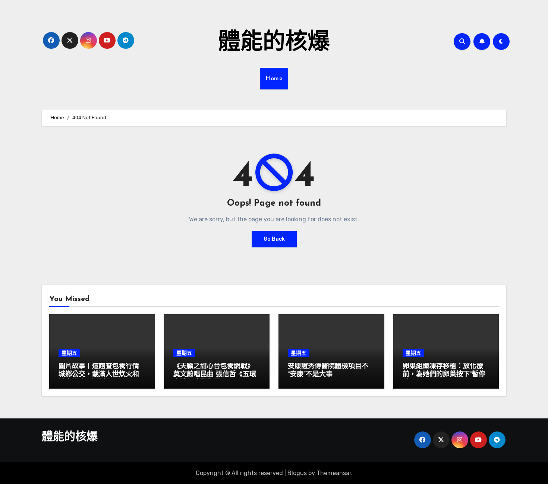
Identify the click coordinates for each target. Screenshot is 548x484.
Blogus (297, 473)
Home (274, 79)
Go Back (274, 239)
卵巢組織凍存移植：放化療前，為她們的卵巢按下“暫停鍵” (444, 374)
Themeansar (333, 473)
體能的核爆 (274, 43)
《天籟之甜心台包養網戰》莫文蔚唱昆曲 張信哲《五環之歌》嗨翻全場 (214, 374)
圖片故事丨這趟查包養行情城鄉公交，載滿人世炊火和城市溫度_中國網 (99, 374)
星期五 (69, 353)
